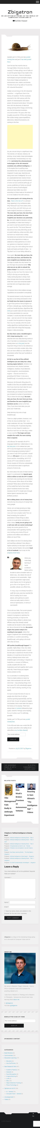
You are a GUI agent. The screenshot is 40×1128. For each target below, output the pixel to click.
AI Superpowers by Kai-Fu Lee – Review (20, 846)
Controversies (8, 1055)
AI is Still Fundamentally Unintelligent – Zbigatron (23, 862)
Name (6, 902)
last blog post (11, 446)
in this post (20, 343)
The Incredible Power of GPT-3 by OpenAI (10, 767)
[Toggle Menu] (37, 2)
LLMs (7, 1078)
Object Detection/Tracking (13, 1083)
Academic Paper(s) (11, 1069)
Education (9, 1061)
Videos (6, 1099)
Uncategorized (8, 1097)
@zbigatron (9, 1003)
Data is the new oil (17, 201)
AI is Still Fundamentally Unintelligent (29, 767)
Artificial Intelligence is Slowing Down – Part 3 (21, 837)
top (33, 1116)
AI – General (9, 1091)
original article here (13, 553)
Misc (7, 1080)
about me (16, 999)
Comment (7, 877)
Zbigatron (20, 12)
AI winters (18, 708)
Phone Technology (11, 1085)
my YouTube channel (21, 730)
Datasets (8, 1072)
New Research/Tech (10, 1066)
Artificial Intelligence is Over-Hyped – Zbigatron (22, 856)
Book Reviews (8, 1053)
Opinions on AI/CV (9, 1088)
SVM (8, 311)
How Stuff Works (11, 1063)
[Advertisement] (20, 137)
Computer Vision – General (13, 1093)
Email (6, 907)
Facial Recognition (11, 1074)
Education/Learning (10, 1058)
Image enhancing (11, 1076)
